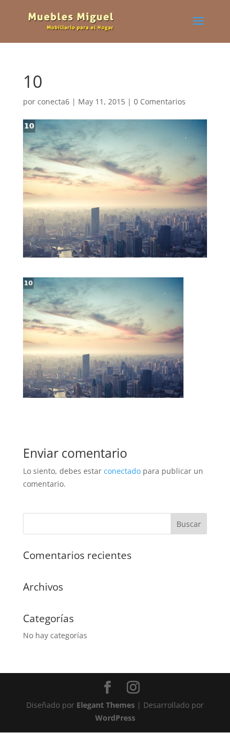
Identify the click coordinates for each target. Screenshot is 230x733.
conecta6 (53, 101)
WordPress (115, 718)
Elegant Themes (105, 705)
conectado (122, 471)
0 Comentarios (160, 101)
